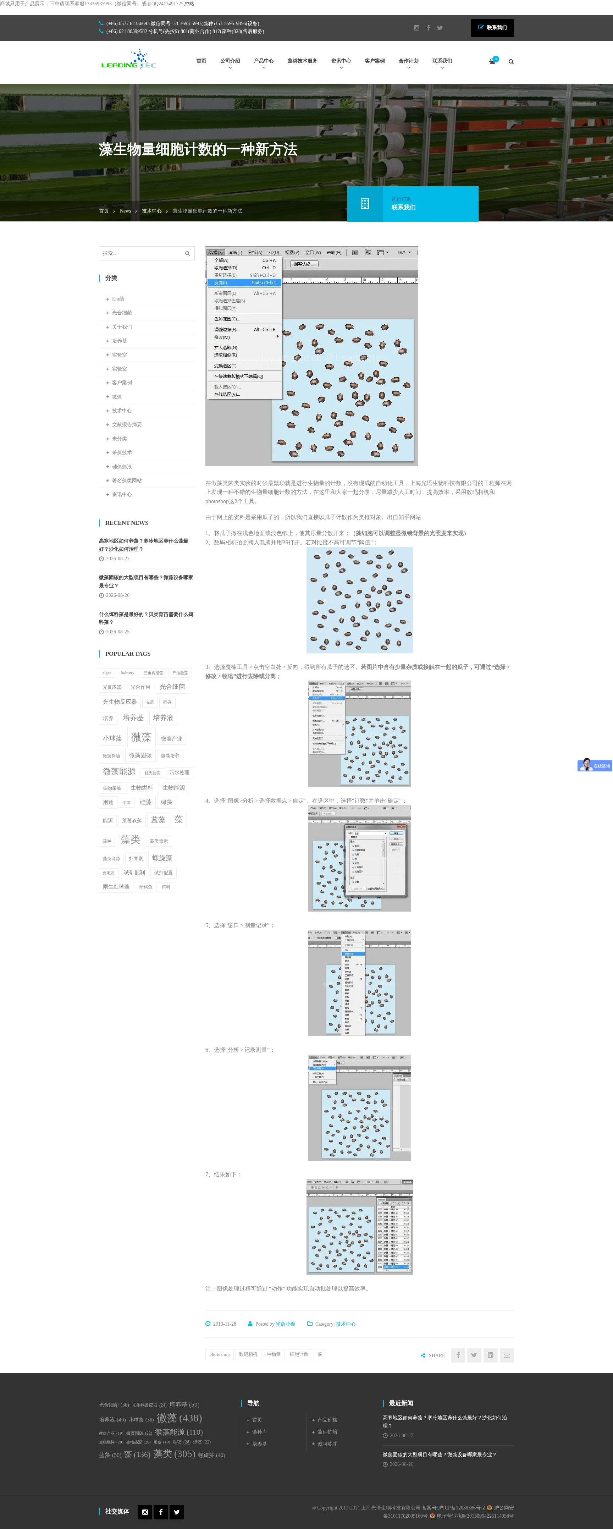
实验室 (119, 355)
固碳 (167, 702)
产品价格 (327, 1420)
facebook (424, 28)
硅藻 (146, 802)
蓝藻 (158, 820)
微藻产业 (171, 739)
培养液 (163, 717)
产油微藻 (180, 673)
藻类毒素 (159, 841)
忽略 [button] (189, 3)
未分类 (119, 438)
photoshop (219, 1354)
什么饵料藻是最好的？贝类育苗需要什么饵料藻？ (146, 618)
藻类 (130, 839)
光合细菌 (122, 312)
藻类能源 (111, 858)
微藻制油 (111, 755)
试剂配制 (134, 872)
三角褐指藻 (153, 673)
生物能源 (173, 788)
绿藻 (166, 802)
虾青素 (136, 858)
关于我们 (122, 327)
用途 (108, 802)
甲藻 (127, 803)
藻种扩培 (327, 1432)
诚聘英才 (327, 1444)
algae (107, 673)
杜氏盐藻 (152, 773)
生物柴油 (112, 788)
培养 (108, 718)
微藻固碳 (140, 755)
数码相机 (248, 1354)
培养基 (119, 340)
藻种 (107, 841)
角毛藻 (109, 873)
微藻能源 (119, 771)
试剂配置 (163, 872)
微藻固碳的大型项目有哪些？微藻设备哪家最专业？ (146, 581)
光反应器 (112, 687)
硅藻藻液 (122, 466)
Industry (127, 673)
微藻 (117, 397)
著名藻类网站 (127, 480)
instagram (413, 28)
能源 (108, 820)
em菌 (118, 299)
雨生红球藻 (116, 887)
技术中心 (152, 211)
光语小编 (286, 1324)
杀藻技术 (122, 452)
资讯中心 (122, 494)
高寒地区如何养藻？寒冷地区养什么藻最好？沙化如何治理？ (143, 544)
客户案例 (122, 382)
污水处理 (179, 772)
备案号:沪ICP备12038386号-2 (453, 1508)
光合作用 (140, 687)
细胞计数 (299, 1354)
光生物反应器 (120, 701)
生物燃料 (142, 788)
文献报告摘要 (127, 424)
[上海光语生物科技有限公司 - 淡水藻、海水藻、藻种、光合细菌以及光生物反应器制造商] (129, 58)
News (125, 211)
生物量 (274, 1354)
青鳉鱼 (146, 887)
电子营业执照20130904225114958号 (475, 1516)
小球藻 (112, 738)
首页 (104, 211)
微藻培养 (170, 755)
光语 (150, 702)
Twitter (436, 28)
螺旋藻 (162, 858)
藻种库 (259, 1432)
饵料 (166, 887)
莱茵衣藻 (132, 820)
